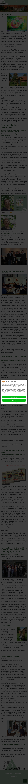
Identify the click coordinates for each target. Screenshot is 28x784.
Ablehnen (14, 400)
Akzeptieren (14, 397)
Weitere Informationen (11, 402)
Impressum (19, 402)
